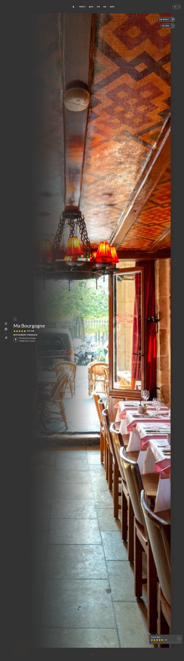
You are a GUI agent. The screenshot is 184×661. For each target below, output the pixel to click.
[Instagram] (6, 329)
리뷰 (98, 7)
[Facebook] (6, 323)
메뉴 (104, 7)
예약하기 (82, 7)
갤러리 (91, 7)
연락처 (112, 7)
